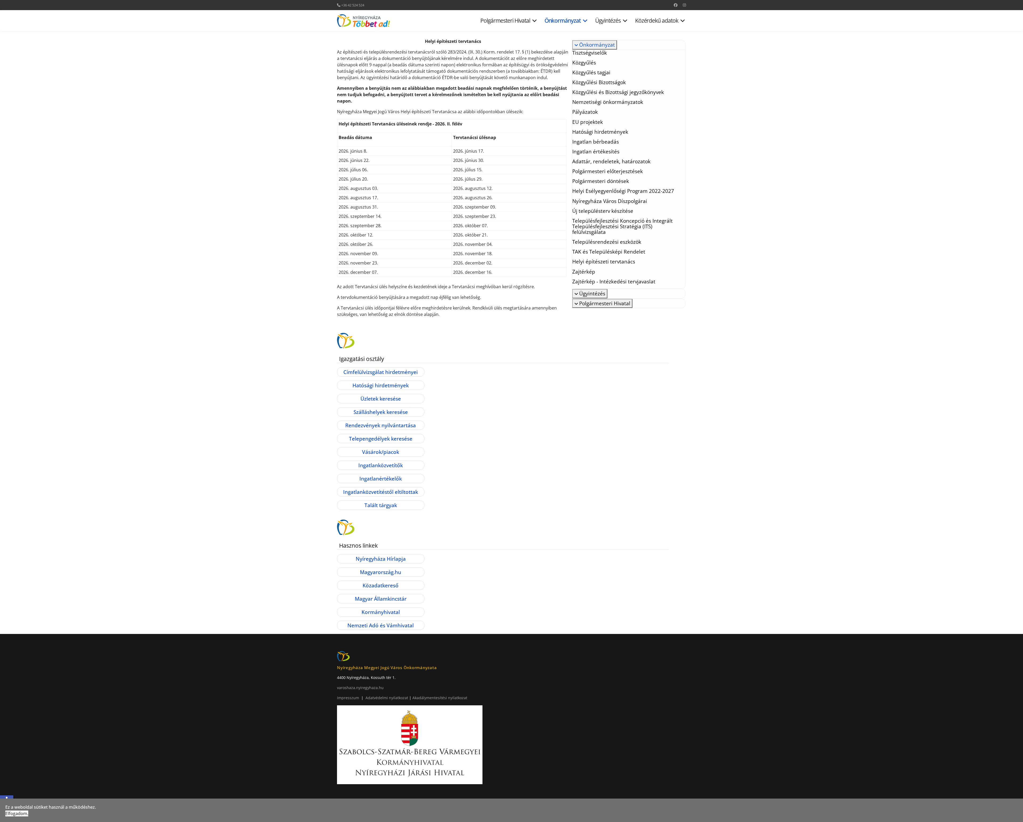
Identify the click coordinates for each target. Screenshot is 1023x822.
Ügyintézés (608, 20)
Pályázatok (585, 111)
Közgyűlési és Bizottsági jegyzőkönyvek (618, 92)
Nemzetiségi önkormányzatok (607, 101)
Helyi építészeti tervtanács (603, 261)
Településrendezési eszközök (606, 241)
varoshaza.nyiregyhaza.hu (360, 687)
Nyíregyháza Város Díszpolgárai (609, 201)
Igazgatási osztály (361, 359)
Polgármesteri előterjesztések (607, 171)
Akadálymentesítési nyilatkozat (439, 697)
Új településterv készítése (602, 210)
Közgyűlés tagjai (591, 72)
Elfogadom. (16, 813)
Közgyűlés (584, 62)
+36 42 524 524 (352, 5)
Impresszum (348, 697)
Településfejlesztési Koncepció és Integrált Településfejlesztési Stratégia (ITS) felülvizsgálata (622, 226)
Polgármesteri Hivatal (505, 20)
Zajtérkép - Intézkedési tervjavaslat (613, 281)
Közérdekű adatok (656, 20)
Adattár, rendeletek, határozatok (611, 161)
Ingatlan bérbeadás (595, 141)
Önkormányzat (563, 20)
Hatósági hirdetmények (600, 131)
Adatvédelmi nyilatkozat (387, 697)
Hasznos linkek (358, 545)
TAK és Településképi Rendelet (608, 251)
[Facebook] (675, 4)
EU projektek (587, 121)
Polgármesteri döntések (600, 181)
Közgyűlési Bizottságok (599, 82)
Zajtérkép (583, 271)
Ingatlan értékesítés (595, 151)
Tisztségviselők (589, 52)
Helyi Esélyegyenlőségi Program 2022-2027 (623, 190)
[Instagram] (684, 4)
